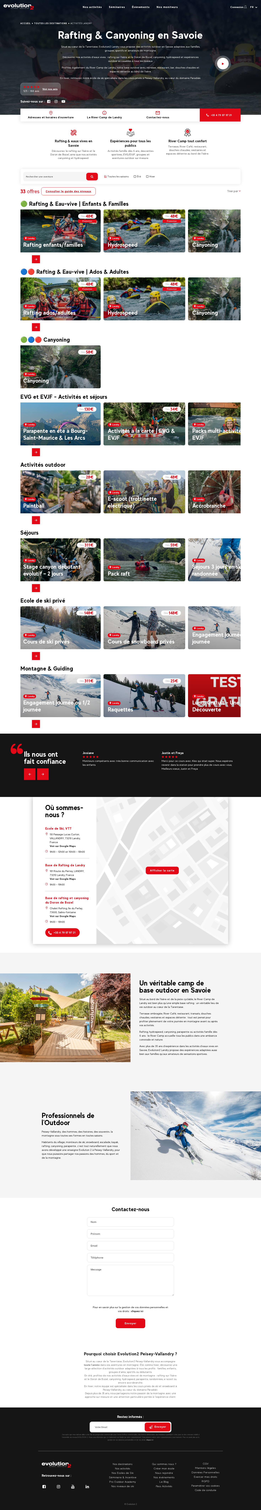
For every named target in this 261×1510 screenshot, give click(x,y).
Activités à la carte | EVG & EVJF (141, 434)
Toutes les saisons (118, 176)
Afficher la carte (162, 870)
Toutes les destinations (50, 23)
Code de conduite (205, 1490)
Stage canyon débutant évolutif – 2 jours (52, 570)
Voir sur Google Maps (63, 846)
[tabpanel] (73, 144)
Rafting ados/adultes (49, 312)
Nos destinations (122, 1463)
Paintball (33, 505)
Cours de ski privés (46, 641)
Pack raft (119, 573)
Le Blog (164, 1481)
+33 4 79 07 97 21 (64, 932)
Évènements (140, 7)
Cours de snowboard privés (141, 641)
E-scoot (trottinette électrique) (132, 502)
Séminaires (117, 7)
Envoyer (130, 1323)
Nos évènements (164, 1477)
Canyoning (205, 244)
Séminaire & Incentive (123, 1477)
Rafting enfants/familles (53, 244)
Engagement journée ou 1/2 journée (56, 706)
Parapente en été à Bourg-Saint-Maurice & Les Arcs (55, 434)
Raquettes (120, 709)
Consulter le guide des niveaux (68, 191)
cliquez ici (137, 1311)
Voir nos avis (50, 88)
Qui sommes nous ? (164, 1463)
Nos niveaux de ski (122, 1486)
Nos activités (92, 7)
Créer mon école (164, 1468)
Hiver (152, 176)
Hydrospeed (123, 244)
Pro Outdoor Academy (122, 1481)
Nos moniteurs (167, 7)
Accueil (25, 23)
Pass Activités (164, 1486)
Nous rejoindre (164, 1472)
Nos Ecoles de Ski (123, 1472)
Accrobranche (209, 505)
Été (139, 176)
